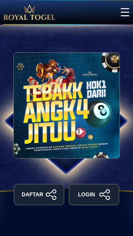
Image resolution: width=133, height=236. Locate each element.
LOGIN (86, 194)
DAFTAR (32, 194)
